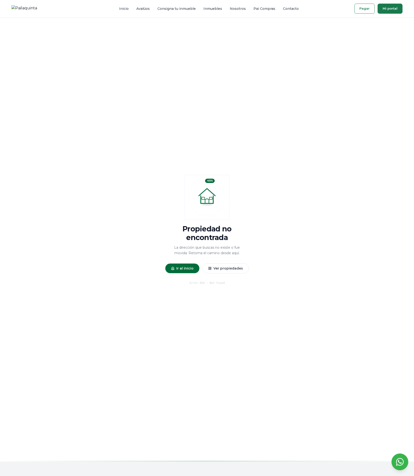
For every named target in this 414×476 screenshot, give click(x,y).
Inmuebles (212, 8)
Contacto (291, 8)
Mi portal (390, 8)
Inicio (124, 8)
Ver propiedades (228, 268)
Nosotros (238, 8)
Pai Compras (264, 8)
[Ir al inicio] (24, 8)
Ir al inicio (185, 268)
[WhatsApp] (399, 461)
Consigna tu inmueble (176, 8)
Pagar (364, 8)
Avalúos (143, 8)
